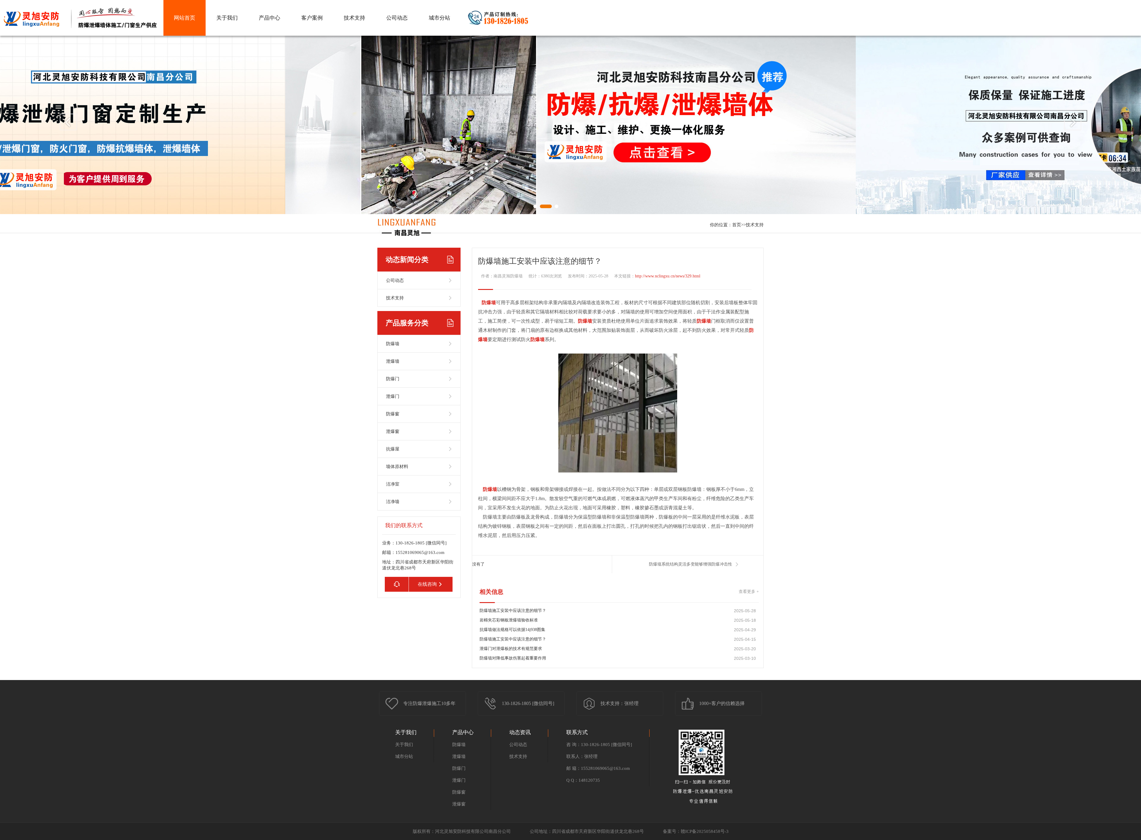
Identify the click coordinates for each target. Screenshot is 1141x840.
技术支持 (354, 18)
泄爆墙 (459, 756)
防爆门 (459, 768)
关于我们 (227, 18)
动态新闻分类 (407, 259)
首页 (736, 224)
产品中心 (269, 18)
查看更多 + (749, 591)
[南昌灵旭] (406, 235)
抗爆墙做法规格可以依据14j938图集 (512, 629)
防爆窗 (459, 792)
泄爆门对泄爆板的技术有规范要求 (511, 648)
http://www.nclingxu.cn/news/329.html (667, 276)
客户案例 (312, 18)
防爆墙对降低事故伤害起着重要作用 (513, 658)
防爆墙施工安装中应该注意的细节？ (513, 610)
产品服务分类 (407, 323)
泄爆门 (459, 780)
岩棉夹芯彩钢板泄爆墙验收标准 (509, 620)
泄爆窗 (459, 804)
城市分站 (439, 18)
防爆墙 (459, 744)
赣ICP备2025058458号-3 (705, 831)
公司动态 (397, 18)
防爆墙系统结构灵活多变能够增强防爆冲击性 (690, 564)
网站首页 (184, 18)
